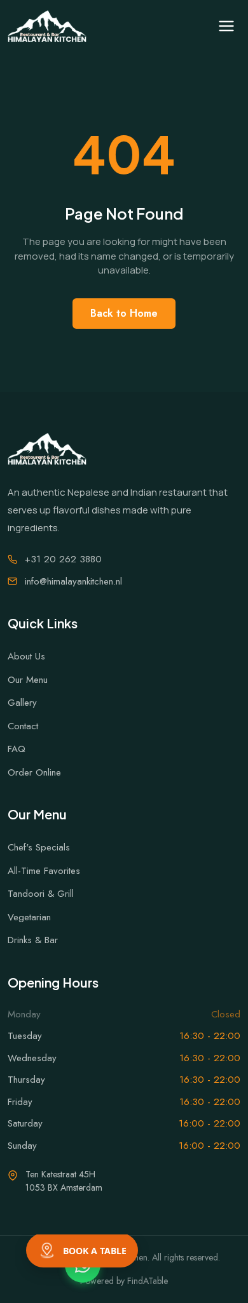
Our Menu (28, 680)
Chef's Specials (39, 847)
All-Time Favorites (44, 871)
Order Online (34, 772)
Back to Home (124, 313)
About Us (26, 656)
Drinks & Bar (33, 940)
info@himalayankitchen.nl (73, 581)
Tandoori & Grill (41, 894)
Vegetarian (29, 917)
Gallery (22, 703)
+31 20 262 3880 (63, 559)
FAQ (16, 749)
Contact (23, 726)
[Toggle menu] (226, 26)
